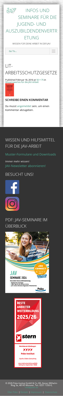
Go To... (13, 51)
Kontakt (24, 392)
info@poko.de (31, 387)
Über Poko (13, 392)
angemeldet (24, 106)
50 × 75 (40, 79)
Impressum (36, 392)
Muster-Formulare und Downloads (30, 154)
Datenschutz (51, 392)
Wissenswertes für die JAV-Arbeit (22, 82)
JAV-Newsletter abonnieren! (25, 166)
